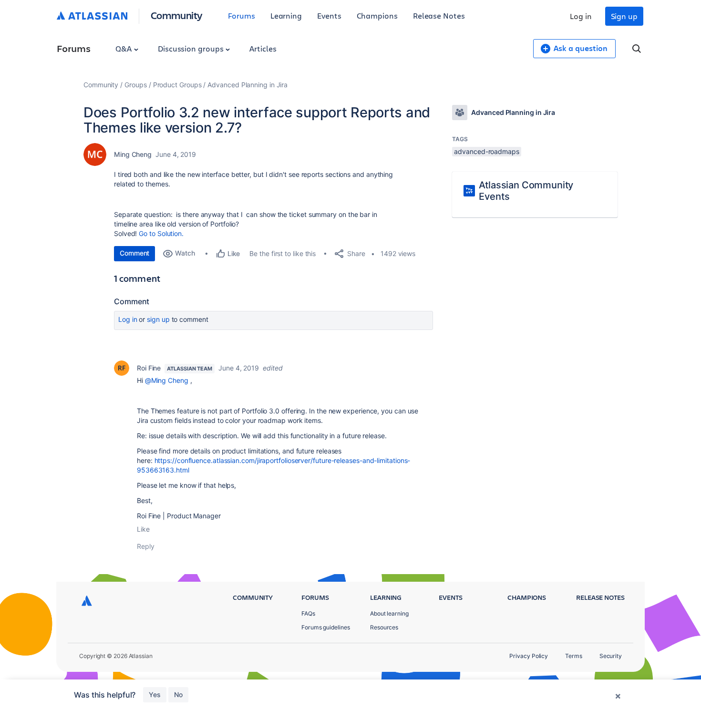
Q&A (124, 48)
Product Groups (177, 85)
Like (143, 529)
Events (329, 15)
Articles (262, 48)
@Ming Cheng (166, 380)
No (178, 694)
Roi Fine (149, 368)
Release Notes (439, 15)
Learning (286, 15)
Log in (581, 16)
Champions (377, 15)
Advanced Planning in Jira (247, 85)
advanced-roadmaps (486, 151)
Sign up (624, 16)
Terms (573, 655)
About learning (389, 613)
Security (610, 655)
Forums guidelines (325, 627)
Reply (146, 546)
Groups (135, 85)
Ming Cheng (133, 154)
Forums (241, 15)
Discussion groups (192, 48)
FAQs (308, 613)
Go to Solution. (161, 233)
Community (177, 15)
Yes (155, 694)
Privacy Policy (528, 655)
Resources (384, 627)
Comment (134, 253)
